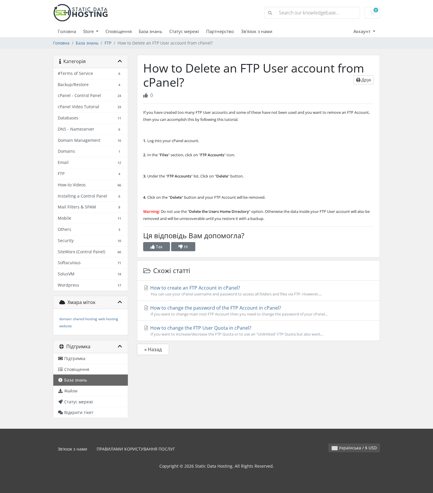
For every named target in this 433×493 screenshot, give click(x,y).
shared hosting (85, 318)
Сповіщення (118, 31)
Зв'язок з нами (256, 31)
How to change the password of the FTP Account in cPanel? (238, 311)
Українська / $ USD (357, 448)
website (65, 325)
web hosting (108, 318)
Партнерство (220, 31)
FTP (108, 43)
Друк (365, 80)
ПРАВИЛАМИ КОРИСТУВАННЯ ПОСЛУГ (136, 449)
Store (89, 31)
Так (159, 246)
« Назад (153, 349)
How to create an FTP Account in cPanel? (235, 291)
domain (65, 318)
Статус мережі (184, 31)
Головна (67, 31)
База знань (150, 31)
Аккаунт (362, 31)
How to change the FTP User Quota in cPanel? (236, 331)
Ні (185, 246)
